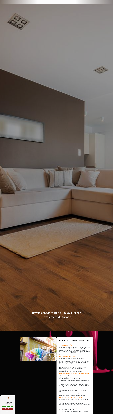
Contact (79, 2)
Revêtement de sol (60, 2)
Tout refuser (8, 408)
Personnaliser (8, 411)
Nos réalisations (71, 2)
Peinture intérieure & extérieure (47, 2)
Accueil (36, 2)
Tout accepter (8, 406)
